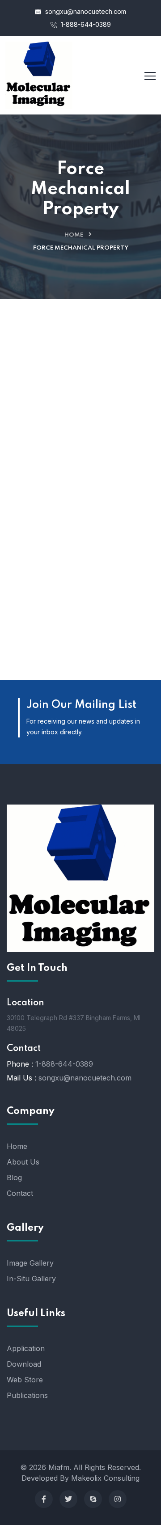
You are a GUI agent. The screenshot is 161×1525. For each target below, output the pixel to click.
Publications (27, 1395)
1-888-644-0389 (85, 24)
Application (26, 1348)
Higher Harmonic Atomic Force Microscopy (81, 612)
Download (24, 1364)
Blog (14, 1177)
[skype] (93, 1499)
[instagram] (118, 1499)
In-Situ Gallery (31, 1278)
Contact (20, 1193)
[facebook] (44, 1499)
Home (73, 235)
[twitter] (68, 1499)
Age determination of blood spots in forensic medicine (80, 467)
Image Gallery (30, 1262)
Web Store (25, 1379)
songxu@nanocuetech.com (84, 11)
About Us (23, 1161)
